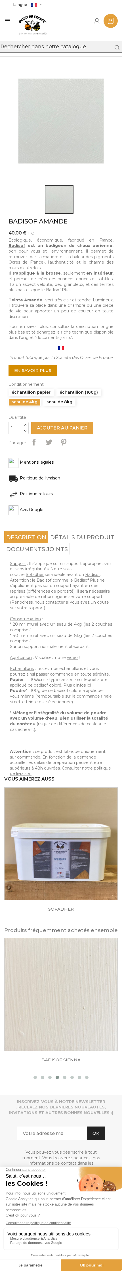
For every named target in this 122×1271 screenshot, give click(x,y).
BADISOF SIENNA (61, 1059)
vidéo (72, 657)
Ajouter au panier (62, 428)
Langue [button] (20, 4)
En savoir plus (32, 370)
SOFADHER (61, 909)
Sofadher (35, 574)
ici (89, 685)
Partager (34, 442)
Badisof (17, 245)
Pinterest (63, 442)
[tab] (26, 537)
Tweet (48, 442)
